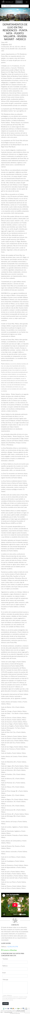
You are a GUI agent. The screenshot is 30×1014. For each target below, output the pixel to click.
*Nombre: (5, 959)
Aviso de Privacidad (8, 1011)
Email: (4, 972)
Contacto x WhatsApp (10, 950)
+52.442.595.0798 (12, 946)
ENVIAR (5, 1003)
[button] (2, 14)
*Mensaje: (5, 979)
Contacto (19, 2)
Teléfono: (5, 966)
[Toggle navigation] (26, 1)
